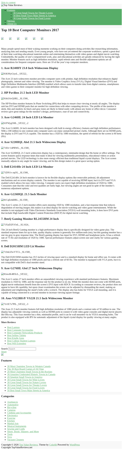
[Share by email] (44, 40)
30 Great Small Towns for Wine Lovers (26, 379)
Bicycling (11, 407)
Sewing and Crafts (16, 429)
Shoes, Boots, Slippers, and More (23, 431)
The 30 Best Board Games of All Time (25, 369)
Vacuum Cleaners (15, 439)
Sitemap (11, 21)
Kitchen (11, 421)
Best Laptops (13, 327)
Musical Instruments (16, 426)
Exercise (11, 418)
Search (4, 348)
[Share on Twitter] (12, 40)
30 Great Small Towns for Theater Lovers (33, 13)
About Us (11, 23)
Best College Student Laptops (21, 341)
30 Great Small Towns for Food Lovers (32, 18)
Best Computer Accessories (20, 330)
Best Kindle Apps (15, 338)
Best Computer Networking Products (24, 332)
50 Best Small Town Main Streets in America (34, 15)
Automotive (12, 404)
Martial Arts (12, 423)
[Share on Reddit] (20, 40)
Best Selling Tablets (16, 335)
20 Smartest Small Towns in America (24, 377)
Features (11, 10)
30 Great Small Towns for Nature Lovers (26, 382)
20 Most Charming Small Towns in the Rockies (29, 371)
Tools (9, 434)
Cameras (11, 410)
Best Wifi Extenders (16, 343)
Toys (9, 437)
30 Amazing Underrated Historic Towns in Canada (31, 374)
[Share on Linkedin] (36, 40)
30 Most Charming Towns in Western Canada (29, 366)
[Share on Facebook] (4, 40)
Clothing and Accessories (19, 412)
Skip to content (8, 2)
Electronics (12, 415)
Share (4, 351)
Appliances (12, 402)
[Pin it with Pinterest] (28, 40)
